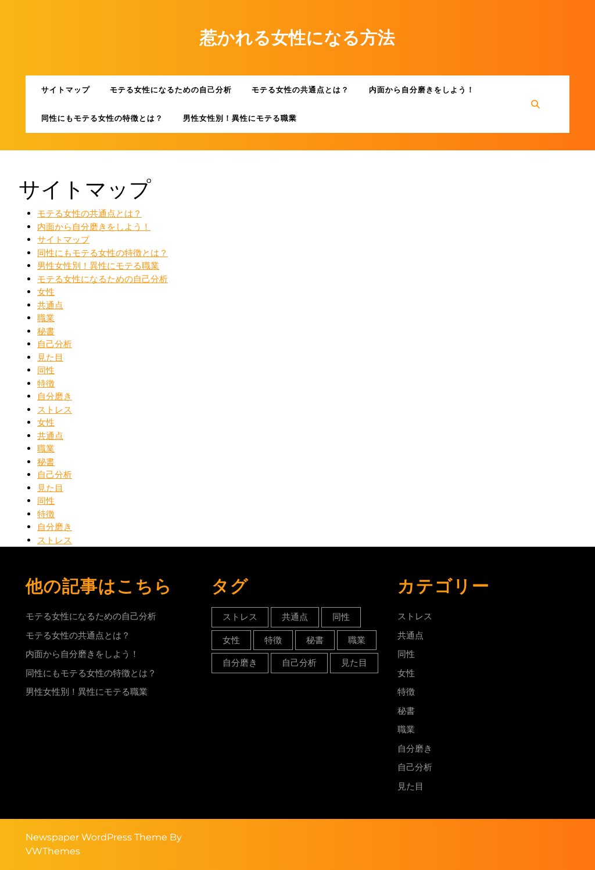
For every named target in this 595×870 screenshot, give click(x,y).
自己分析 (54, 343)
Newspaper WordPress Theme (96, 837)
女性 (46, 291)
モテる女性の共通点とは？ (300, 89)
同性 (46, 370)
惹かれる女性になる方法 (297, 37)
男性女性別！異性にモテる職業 (240, 117)
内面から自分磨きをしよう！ (422, 89)
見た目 (50, 357)
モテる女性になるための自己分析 (171, 89)
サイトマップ (65, 89)
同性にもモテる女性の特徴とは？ (102, 117)
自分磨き (54, 396)
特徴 (46, 383)
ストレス (54, 409)
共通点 (50, 305)
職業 (46, 317)
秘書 (46, 331)
